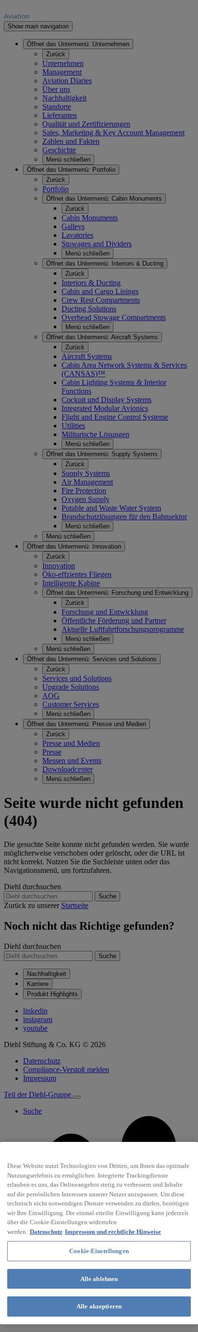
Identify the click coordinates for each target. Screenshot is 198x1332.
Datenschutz (46, 1231)
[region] (99, 1233)
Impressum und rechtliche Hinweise (113, 1231)
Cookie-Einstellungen (99, 1251)
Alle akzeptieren (99, 1306)
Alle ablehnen (99, 1278)
